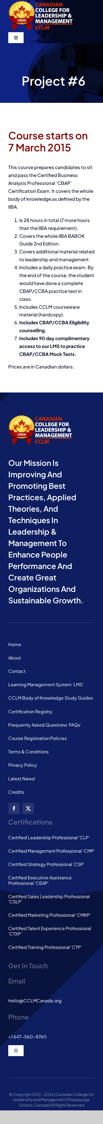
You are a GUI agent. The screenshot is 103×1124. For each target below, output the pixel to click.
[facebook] (14, 808)
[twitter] (28, 808)
